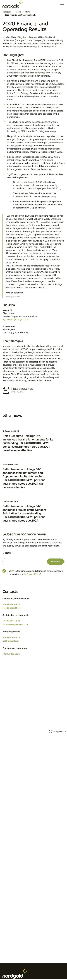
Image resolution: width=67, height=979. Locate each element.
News (27, 12)
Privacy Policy (33, 574)
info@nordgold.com (11, 654)
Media (18, 12)
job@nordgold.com (10, 641)
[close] (65, 731)
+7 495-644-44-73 (11, 604)
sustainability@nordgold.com (15, 624)
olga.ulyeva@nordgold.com (15, 319)
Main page (6, 12)
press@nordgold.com (11, 608)
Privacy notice (57, 731)
